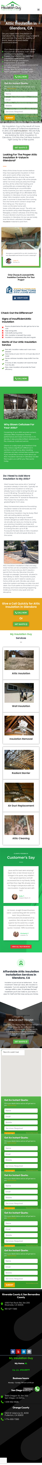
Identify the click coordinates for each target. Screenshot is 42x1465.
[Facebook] (13, 1351)
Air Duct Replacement (21, 805)
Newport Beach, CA (24, 898)
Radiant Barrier (21, 773)
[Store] (29, 1351)
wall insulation (21, 130)
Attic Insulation (21, 673)
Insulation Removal (21, 739)
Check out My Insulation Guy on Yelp (21, 1460)
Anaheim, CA (24, 935)
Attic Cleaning (21, 838)
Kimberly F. (24, 933)
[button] (38, 9)
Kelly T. (21, 896)
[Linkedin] (23, 1351)
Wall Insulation (21, 706)
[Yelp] (18, 1351)
